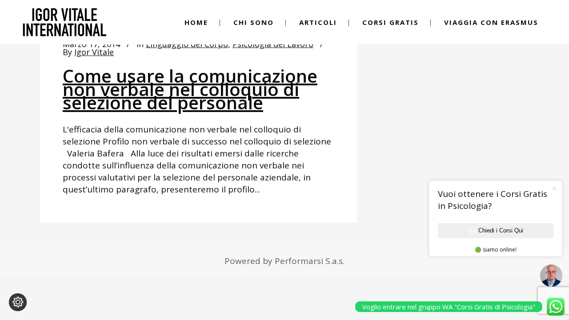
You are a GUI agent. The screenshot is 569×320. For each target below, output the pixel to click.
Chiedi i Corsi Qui (500, 230)
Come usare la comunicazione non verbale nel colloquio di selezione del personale (190, 89)
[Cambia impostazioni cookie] (18, 302)
